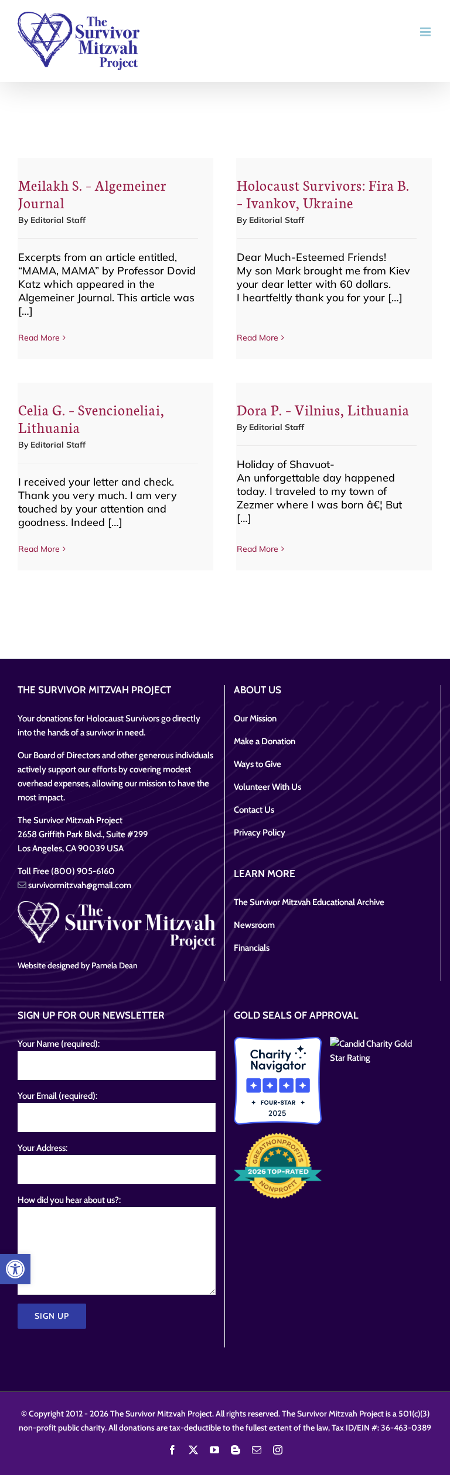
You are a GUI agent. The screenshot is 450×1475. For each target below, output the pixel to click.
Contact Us (254, 809)
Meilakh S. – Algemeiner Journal (92, 193)
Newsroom (254, 925)
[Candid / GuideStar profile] (374, 1051)
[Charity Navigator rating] (278, 1081)
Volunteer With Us (267, 787)
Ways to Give (257, 764)
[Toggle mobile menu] (426, 32)
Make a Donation (264, 741)
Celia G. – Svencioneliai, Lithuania (91, 418)
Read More (39, 337)
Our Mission (255, 718)
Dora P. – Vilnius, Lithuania (323, 409)
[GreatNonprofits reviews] (278, 1165)
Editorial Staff (58, 220)
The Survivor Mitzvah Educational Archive (309, 902)
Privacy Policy (259, 832)
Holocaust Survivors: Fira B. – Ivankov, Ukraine (323, 193)
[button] (15, 1269)
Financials (252, 948)
